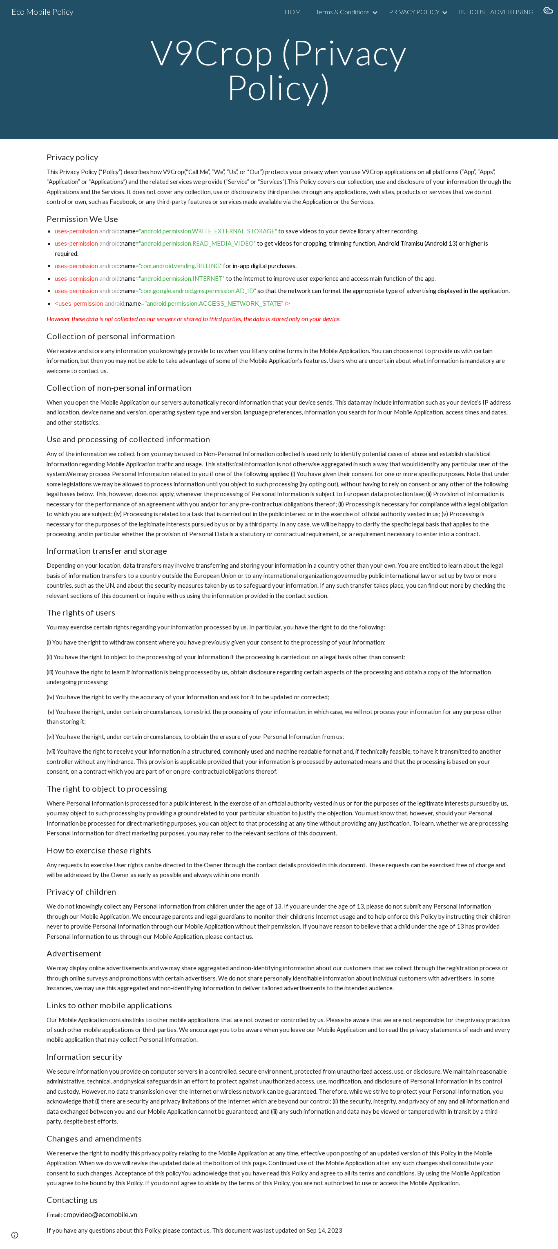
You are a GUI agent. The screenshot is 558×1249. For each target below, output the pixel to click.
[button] (548, 11)
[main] (279, 69)
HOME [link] (294, 12)
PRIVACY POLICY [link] (414, 12)
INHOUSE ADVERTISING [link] (496, 12)
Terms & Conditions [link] (343, 12)
